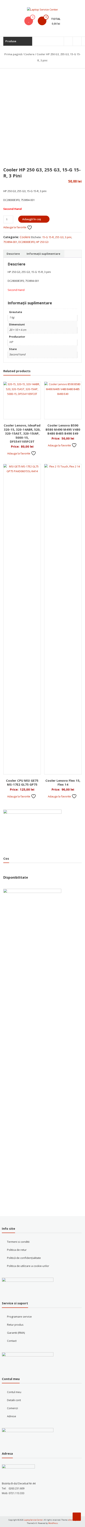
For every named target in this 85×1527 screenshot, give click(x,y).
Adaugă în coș (31, 219)
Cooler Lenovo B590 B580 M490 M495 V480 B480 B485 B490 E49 (63, 429)
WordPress (53, 1523)
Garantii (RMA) (16, 1333)
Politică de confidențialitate (24, 1258)
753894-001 (10, 242)
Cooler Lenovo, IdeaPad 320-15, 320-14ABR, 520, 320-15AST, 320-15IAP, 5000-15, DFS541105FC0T (22, 433)
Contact (12, 1341)
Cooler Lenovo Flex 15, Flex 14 (62, 782)
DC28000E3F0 (26, 242)
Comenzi (12, 1408)
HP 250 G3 (42, 242)
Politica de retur (17, 1250)
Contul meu (14, 1392)
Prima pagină (13, 54)
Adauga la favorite (15, 227)
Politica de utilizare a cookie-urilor (28, 1266)
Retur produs (15, 1324)
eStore (71, 1520)
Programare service (19, 1316)
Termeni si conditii (18, 1242)
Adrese (11, 1416)
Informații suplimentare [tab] (43, 254)
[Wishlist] (28, 21)
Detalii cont (14, 1400)
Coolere (29, 54)
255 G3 (59, 237)
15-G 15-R (48, 237)
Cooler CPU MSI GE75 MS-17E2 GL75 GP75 (22, 782)
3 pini (68, 237)
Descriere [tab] (13, 254)
